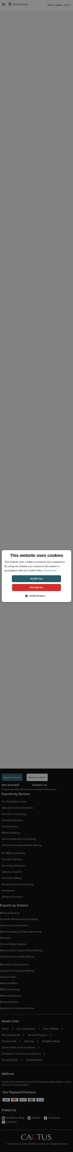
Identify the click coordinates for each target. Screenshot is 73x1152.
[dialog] (36, 576)
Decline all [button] (36, 587)
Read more (50, 570)
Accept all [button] (36, 578)
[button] (36, 596)
